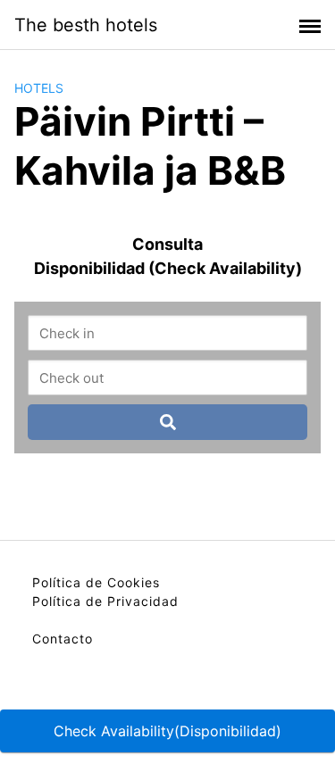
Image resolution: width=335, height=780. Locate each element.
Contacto (62, 638)
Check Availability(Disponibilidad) (167, 731)
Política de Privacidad (105, 601)
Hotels (38, 87)
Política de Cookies (96, 582)
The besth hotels (85, 25)
